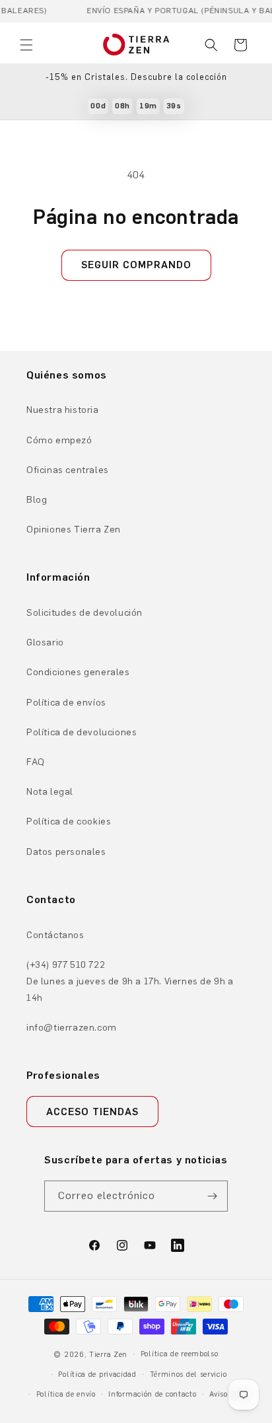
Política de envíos (66, 702)
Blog (36, 499)
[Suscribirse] (212, 1196)
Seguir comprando (136, 265)
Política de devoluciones (81, 732)
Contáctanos (55, 935)
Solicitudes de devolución (84, 612)
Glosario (45, 642)
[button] (26, 44)
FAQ (35, 762)
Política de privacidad (97, 1374)
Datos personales (66, 851)
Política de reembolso (180, 1354)
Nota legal (49, 791)
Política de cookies (68, 821)
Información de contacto (152, 1394)
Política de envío (66, 1394)
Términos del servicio (188, 1374)
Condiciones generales (78, 672)
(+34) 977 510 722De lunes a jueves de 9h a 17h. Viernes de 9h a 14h (130, 981)
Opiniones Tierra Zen (73, 529)
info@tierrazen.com (71, 1027)
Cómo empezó (59, 440)
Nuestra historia (62, 410)
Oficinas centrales (67, 470)
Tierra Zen (108, 1354)
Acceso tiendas (92, 1112)
